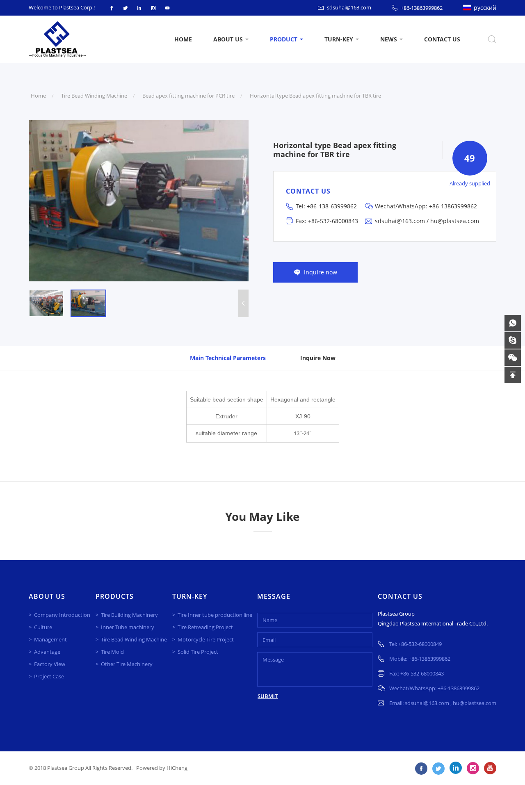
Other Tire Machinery (127, 664)
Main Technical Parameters (228, 358)
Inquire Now (318, 358)
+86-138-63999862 (332, 206)
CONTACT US (442, 39)
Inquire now (320, 272)
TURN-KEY (338, 39)
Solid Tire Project (198, 651)
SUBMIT (268, 696)
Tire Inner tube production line (215, 614)
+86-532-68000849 (420, 644)
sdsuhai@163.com (349, 7)
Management (50, 639)
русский (485, 7)
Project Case (49, 676)
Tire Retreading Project (205, 627)
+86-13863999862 (422, 7)
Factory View (49, 664)
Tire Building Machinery (129, 614)
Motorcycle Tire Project (206, 639)
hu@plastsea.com (454, 221)
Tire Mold (112, 651)
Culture (43, 627)
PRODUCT (283, 39)
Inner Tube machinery (127, 627)
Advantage (47, 651)
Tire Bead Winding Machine (94, 95)
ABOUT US (228, 39)
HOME (183, 39)
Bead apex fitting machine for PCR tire (188, 95)
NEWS (388, 39)
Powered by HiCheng (161, 767)
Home (38, 95)
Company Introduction (62, 614)
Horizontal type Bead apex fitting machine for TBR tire (315, 95)
